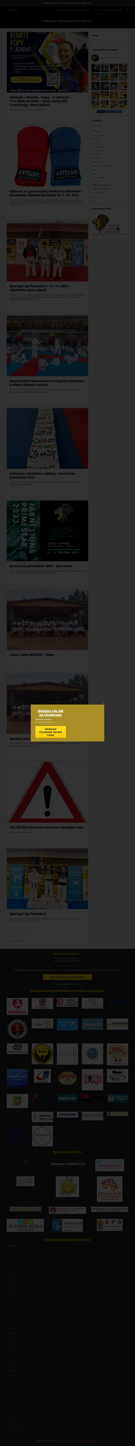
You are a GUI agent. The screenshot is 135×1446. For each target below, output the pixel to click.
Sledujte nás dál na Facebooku (50, 713)
